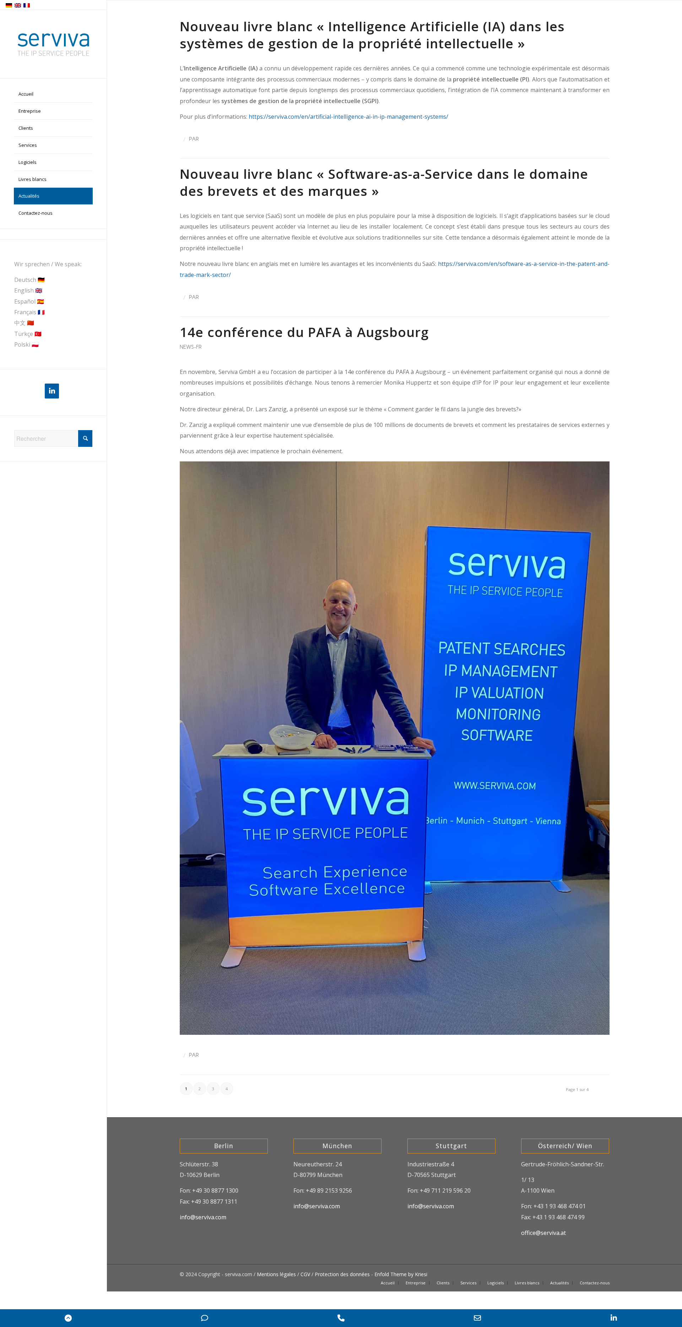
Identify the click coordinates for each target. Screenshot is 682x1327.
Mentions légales (276, 1274)
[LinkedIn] (52, 391)
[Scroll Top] (68, 1318)
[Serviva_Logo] (53, 44)
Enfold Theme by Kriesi (400, 1274)
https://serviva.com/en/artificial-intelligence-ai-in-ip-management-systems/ (348, 117)
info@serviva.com (203, 1217)
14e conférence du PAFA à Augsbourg (304, 332)
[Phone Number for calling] (341, 1318)
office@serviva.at (543, 1233)
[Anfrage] (204, 1318)
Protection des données (342, 1274)
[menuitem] (53, 94)
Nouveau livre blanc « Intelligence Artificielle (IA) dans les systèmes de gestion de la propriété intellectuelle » (372, 34)
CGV (305, 1274)
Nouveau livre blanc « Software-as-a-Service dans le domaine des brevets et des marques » (384, 182)
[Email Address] (477, 1318)
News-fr (191, 347)
